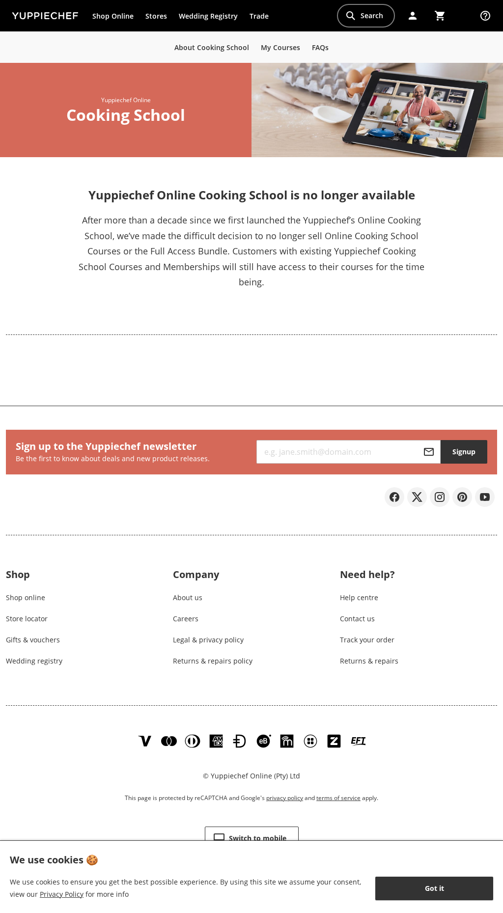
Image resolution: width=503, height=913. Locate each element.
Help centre (359, 597)
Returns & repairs (369, 660)
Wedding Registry (208, 16)
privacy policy (284, 798)
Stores (156, 16)
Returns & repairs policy (212, 660)
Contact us (357, 618)
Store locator (27, 618)
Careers (185, 618)
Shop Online (113, 16)
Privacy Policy (62, 894)
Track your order (367, 639)
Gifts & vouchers (33, 639)
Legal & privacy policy (208, 639)
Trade (262, 18)
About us (187, 597)
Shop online (25, 597)
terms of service (338, 798)
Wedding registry (34, 660)
